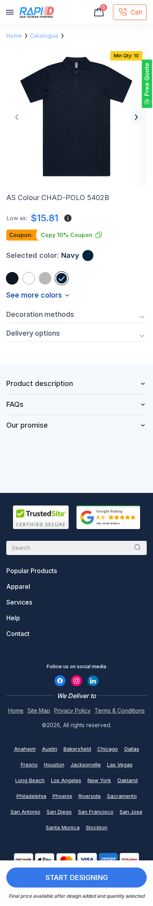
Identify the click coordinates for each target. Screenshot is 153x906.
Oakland (127, 780)
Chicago (107, 749)
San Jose (131, 812)
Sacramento (122, 796)
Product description (39, 383)
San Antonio (25, 812)
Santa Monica (63, 827)
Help (13, 618)
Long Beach (30, 780)
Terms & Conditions (120, 710)
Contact (17, 634)
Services (19, 602)
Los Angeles (66, 780)
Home (14, 35)
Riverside (89, 796)
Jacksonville (86, 764)
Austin (49, 749)
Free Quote (147, 79)
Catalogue (44, 35)
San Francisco (95, 812)
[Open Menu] (10, 12)
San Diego (59, 812)
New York (99, 780)
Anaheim (25, 749)
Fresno (29, 764)
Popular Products (31, 571)
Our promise (27, 425)
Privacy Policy (72, 710)
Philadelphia (31, 796)
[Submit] (137, 547)
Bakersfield (77, 749)
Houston (54, 764)
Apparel (18, 586)
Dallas (131, 749)
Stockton (96, 827)
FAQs (15, 404)
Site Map (38, 710)
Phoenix (62, 796)
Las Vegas (120, 764)
